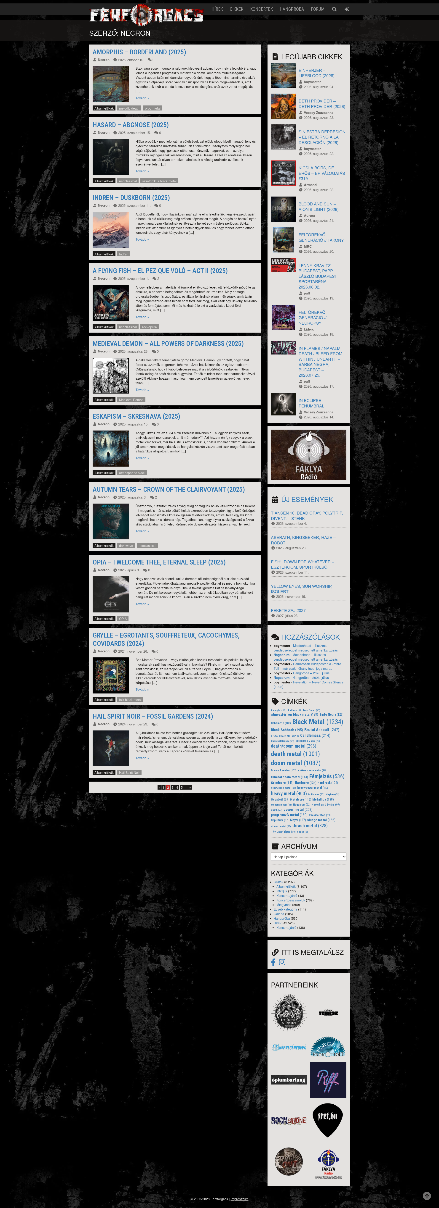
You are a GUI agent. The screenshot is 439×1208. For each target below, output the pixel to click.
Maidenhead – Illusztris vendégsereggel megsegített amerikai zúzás (306, 647)
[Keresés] (334, 9)
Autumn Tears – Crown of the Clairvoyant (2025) (169, 489)
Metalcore (300, 799)
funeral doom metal (289, 777)
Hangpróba (292, 9)
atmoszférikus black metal (294, 715)
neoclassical (128, 181)
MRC (308, 246)
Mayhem (332, 794)
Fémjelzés (327, 776)
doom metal (296, 763)
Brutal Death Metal (285, 736)
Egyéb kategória (285, 909)
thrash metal (310, 825)
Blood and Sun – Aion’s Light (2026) (319, 206)
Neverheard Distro (326, 804)
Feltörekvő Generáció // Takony (321, 237)
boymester (312, 81)
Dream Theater (284, 770)
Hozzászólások (310, 637)
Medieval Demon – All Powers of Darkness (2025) (168, 343)
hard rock (328, 783)
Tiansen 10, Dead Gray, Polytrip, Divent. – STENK (307, 515)
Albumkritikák (104, 108)
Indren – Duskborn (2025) (131, 198)
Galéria (279, 913)
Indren (123, 254)
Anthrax (295, 710)
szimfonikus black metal (159, 181)
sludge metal (321, 820)
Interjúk (281, 891)
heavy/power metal (313, 787)
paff (307, 293)
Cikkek (236, 9)
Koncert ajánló (286, 895)
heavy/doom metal (283, 787)
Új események (307, 499)
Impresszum (240, 1199)
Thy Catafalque (283, 831)
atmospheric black (132, 472)
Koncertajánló (286, 927)
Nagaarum (281, 654)
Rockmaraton (320, 815)
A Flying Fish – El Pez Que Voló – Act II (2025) (160, 271)
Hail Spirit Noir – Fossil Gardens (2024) (153, 716)
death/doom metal (293, 746)
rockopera (149, 327)
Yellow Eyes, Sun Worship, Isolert (301, 588)
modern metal (281, 804)
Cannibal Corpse (282, 741)
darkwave (126, 545)
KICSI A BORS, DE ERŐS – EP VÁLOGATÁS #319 (322, 173)
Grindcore (282, 783)
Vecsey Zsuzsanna (318, 112)
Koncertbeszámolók (290, 900)
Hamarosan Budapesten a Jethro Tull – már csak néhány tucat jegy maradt (307, 666)
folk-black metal (130, 699)
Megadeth (280, 799)
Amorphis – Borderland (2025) (139, 52)
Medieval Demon (131, 399)
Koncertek (261, 9)
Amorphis (278, 710)
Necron (104, 59)
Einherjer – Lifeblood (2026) (317, 72)
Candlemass (315, 735)
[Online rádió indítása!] (308, 454)
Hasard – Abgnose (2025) (131, 125)
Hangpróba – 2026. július (311, 673)
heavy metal (289, 793)
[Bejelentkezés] (347, 9)
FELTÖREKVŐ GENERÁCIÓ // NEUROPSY (313, 317)
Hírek (217, 9)
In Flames (316, 794)
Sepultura (280, 820)
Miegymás (283, 904)
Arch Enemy (311, 710)
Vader (303, 831)
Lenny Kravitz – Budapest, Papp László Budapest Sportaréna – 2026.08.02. (318, 276)
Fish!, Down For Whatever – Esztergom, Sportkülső (302, 564)
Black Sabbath (287, 729)
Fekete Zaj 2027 (288, 610)
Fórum (318, 9)
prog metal (153, 108)
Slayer (298, 820)
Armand (310, 184)
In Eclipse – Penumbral (312, 402)
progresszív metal (289, 815)
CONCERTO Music (307, 741)
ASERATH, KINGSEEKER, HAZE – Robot (303, 539)
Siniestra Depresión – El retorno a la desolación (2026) (322, 137)
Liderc (309, 329)
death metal (295, 754)
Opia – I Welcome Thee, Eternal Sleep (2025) (159, 562)
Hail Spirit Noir (129, 772)
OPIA (123, 618)
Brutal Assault (321, 729)
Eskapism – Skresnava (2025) (136, 416)
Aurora (309, 215)
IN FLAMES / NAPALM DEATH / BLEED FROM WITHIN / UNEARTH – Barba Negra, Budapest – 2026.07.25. (320, 361)
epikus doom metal (312, 770)
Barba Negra (331, 714)
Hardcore (305, 783)
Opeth (276, 810)
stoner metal (281, 826)
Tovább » (142, 98)
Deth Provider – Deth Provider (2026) (322, 103)
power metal (298, 809)
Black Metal (317, 722)
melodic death (129, 108)
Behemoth (281, 723)
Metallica (323, 799)
